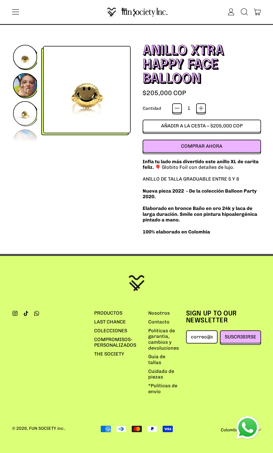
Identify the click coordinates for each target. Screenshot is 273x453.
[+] (201, 108)
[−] (177, 108)
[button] (244, 12)
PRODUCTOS (108, 313)
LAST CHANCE (110, 322)
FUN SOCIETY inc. (47, 428)
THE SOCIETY (109, 354)
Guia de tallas (156, 359)
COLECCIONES (110, 331)
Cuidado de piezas (161, 374)
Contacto (159, 322)
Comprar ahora (201, 146)
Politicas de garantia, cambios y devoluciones (163, 339)
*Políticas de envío (162, 389)
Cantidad (152, 108)
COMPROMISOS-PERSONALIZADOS (115, 342)
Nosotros (159, 313)
